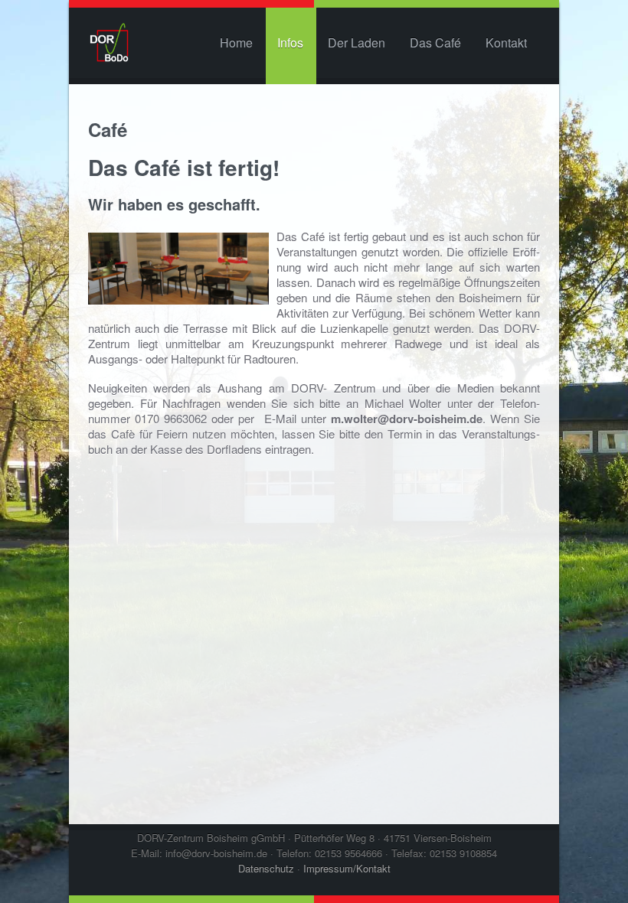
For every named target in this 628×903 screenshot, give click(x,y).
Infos (290, 42)
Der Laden (356, 42)
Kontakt (506, 42)
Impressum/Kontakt (347, 868)
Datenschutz (266, 868)
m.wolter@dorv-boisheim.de (406, 418)
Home (236, 42)
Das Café (435, 42)
